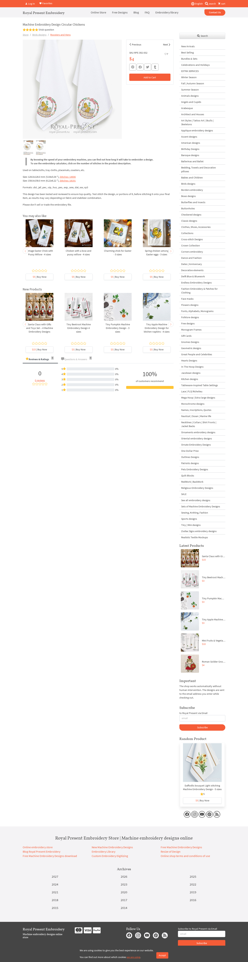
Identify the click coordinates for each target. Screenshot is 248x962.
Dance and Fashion (191, 257)
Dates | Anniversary (191, 264)
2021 (55, 892)
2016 (193, 900)
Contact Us (215, 12)
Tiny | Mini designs (191, 525)
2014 (124, 908)
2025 (193, 876)
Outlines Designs (190, 457)
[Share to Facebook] (140, 67)
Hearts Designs (189, 360)
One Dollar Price (190, 450)
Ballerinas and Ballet (192, 161)
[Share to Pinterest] (132, 67)
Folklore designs (190, 317)
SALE (183, 494)
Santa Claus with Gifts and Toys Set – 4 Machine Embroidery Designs (39, 328)
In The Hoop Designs (192, 366)
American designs (190, 142)
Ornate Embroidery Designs (196, 444)
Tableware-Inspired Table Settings (199, 385)
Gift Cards (186, 335)
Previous (136, 44)
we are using (133, 957)
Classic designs (189, 220)
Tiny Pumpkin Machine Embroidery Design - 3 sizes (117, 328)
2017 (124, 900)
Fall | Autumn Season (192, 83)
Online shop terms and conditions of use (185, 856)
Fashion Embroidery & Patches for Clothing (199, 290)
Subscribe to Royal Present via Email (197, 928)
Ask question (47, 29)
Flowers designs (189, 305)
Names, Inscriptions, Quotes (196, 410)
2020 (124, 892)
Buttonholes (188, 208)
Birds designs (39, 34)
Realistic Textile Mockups (194, 537)
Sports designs (189, 518)
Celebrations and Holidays (195, 65)
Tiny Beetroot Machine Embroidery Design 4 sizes (78, 328)
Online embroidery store (38, 847)
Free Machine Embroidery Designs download (50, 856)
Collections (187, 233)
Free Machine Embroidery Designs (181, 847)
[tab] (40, 359)
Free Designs (120, 12)
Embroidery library (166, 12)
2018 (55, 900)
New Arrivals (188, 46)
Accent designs (189, 136)
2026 (124, 876)
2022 (193, 884)
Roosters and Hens (60, 34)
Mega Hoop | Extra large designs (198, 397)
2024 (55, 884)
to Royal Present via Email (193, 713)
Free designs (188, 323)
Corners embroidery (192, 251)
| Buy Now (39, 276)
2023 (124, 884)
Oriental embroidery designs (196, 438)
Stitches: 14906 (68, 176)
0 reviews (40, 380)
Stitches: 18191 (68, 180)
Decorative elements (192, 270)
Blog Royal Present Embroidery (41, 851)
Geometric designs (191, 348)
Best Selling (187, 52)
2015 (55, 908)
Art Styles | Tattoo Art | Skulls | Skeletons (197, 122)
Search (204, 35)
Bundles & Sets (189, 58)
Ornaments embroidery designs (198, 432)
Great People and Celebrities (196, 354)
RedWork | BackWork (192, 481)
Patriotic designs (190, 463)
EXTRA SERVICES (190, 71)
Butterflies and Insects (193, 202)
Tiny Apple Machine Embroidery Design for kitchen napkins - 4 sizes (157, 328)
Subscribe (202, 727)
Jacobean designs (190, 373)
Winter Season (189, 77)
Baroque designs (190, 155)
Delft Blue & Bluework (193, 276)
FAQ (147, 12)
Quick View (39, 235)
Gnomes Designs (190, 342)
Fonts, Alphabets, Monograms (197, 311)
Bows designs (188, 196)
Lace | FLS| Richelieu (191, 391)
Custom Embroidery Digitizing (110, 856)
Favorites (47, 3)
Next (165, 44)
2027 (55, 876)
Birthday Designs (190, 149)
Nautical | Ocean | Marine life (196, 416)
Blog (136, 12)
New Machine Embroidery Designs (112, 847)
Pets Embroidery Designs (194, 469)
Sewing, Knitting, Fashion (194, 512)
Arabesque (187, 108)
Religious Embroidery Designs (197, 488)
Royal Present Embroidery (44, 13)
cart (223, 3)
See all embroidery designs (195, 500)
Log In (31, 3)
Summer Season (190, 89)
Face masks (187, 298)
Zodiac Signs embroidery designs (199, 531)
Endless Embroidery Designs (196, 282)
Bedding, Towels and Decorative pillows (198, 169)
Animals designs (190, 95)
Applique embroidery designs (197, 130)
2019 (193, 892)
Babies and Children (192, 177)
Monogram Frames (191, 329)
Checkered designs (191, 214)
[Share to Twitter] (147, 67)
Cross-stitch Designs (192, 239)
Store (26, 34)
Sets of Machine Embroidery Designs (200, 506)
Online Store (98, 12)
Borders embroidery (192, 190)
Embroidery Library (103, 851)
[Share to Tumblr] (155, 67)
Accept (162, 955)
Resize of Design (170, 851)
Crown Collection (190, 245)
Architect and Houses (192, 114)
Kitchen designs (189, 379)
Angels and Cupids (191, 102)
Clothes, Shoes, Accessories (196, 227)
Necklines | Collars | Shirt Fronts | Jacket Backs (198, 424)
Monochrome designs (192, 403)
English (198, 3)
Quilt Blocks (187, 475)
